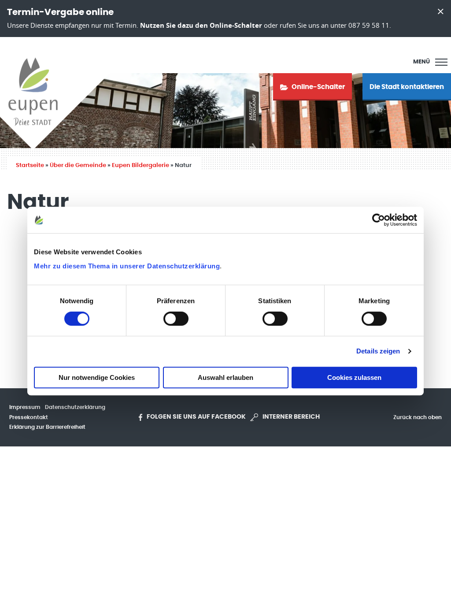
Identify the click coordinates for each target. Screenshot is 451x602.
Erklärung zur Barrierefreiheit (47, 427)
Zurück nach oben (417, 417)
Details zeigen (378, 351)
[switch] (176, 319)
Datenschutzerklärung (75, 407)
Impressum (25, 407)
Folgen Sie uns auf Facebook (196, 417)
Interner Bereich (291, 417)
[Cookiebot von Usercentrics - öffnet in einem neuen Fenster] (378, 220)
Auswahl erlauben (225, 377)
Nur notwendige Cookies (97, 377)
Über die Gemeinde (78, 165)
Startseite (30, 165)
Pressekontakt (28, 417)
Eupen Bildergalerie (140, 165)
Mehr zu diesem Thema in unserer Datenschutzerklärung (127, 266)
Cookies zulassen (354, 377)
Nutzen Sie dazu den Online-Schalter (201, 25)
